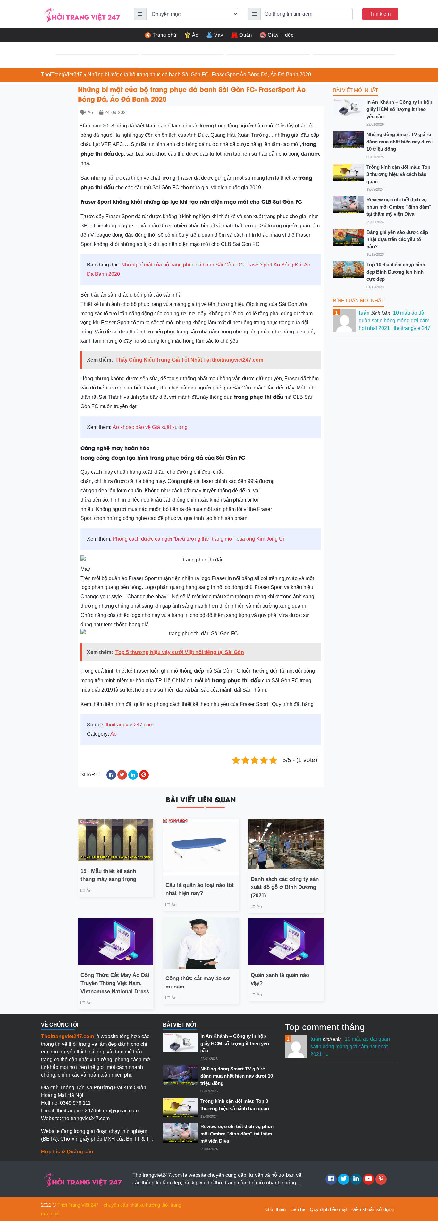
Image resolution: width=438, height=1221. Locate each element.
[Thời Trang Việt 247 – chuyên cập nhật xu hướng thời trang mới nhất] (81, 13)
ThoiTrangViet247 (61, 74)
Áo (195, 34)
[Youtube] (368, 1179)
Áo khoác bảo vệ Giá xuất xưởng (150, 427)
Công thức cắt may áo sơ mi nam (197, 982)
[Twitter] (343, 1179)
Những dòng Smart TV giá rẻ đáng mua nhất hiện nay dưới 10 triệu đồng (399, 142)
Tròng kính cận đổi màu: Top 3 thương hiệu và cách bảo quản (398, 174)
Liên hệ (297, 1209)
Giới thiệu (275, 1209)
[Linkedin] (356, 1179)
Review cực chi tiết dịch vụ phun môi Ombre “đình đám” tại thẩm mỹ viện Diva (399, 207)
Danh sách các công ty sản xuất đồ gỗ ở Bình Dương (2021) (285, 887)
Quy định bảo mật (328, 1209)
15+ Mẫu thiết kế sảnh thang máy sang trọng (108, 875)
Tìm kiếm (380, 14)
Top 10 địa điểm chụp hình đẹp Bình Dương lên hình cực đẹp (395, 272)
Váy (218, 34)
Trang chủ (164, 34)
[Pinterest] (381, 1179)
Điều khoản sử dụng (372, 1209)
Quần (245, 34)
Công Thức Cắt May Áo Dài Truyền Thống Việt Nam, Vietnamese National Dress (114, 983)
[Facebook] (331, 1179)
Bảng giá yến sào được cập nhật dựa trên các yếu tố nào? (397, 239)
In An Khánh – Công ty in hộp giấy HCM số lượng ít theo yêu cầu (399, 109)
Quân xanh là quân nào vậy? (280, 979)
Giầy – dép (281, 34)
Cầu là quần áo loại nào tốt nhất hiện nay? (199, 889)
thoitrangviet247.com (129, 724)
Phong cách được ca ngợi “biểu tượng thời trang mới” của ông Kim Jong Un (199, 539)
